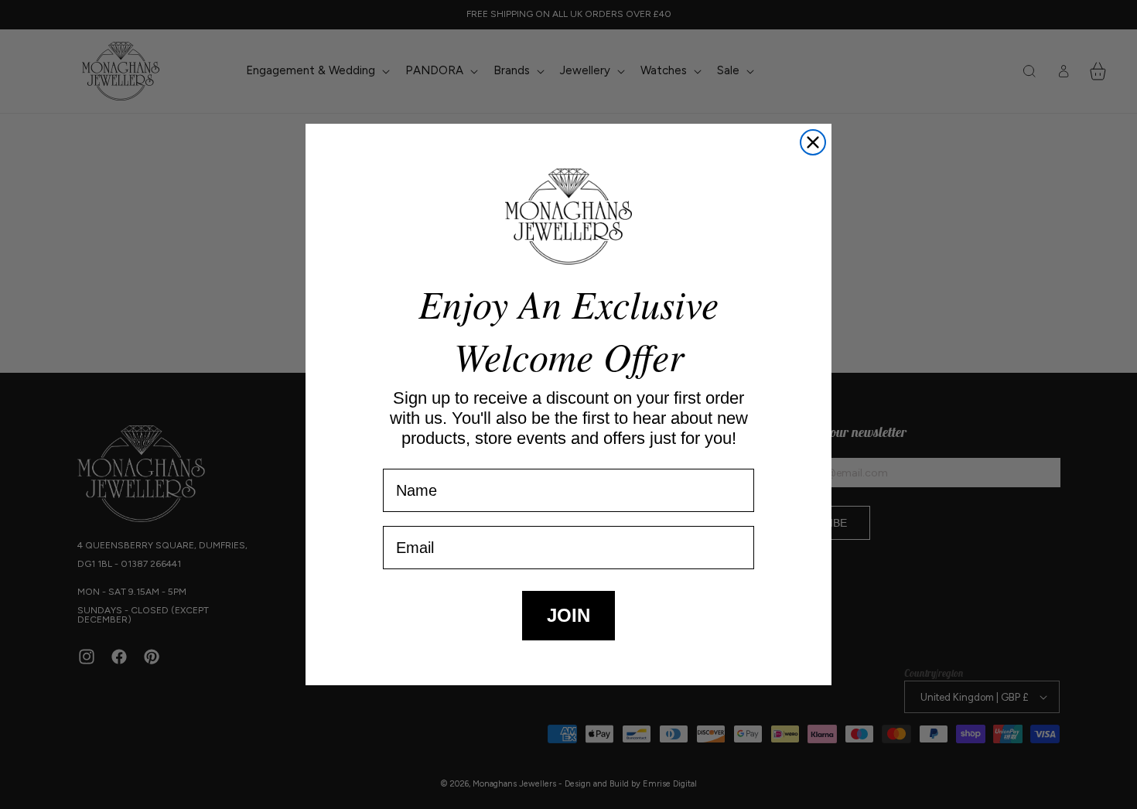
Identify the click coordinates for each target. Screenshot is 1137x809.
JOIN (568, 615)
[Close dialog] (813, 142)
